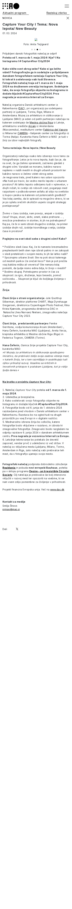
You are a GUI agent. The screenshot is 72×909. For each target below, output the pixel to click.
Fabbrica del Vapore (55, 129)
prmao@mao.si (11, 509)
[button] (32, 49)
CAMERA (23, 133)
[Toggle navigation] (66, 6)
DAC (21, 108)
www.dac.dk (57, 489)
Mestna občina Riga (41, 122)
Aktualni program (14, 13)
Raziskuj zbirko (56, 13)
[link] (12, 529)
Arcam (32, 126)
